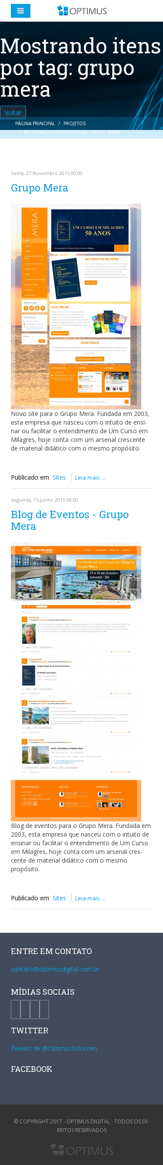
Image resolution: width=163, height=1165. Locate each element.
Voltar (13, 112)
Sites (59, 477)
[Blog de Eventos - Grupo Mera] (76, 681)
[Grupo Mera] (76, 306)
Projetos (74, 123)
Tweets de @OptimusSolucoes (54, 1048)
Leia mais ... (90, 477)
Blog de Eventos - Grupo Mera (70, 519)
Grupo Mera (39, 188)
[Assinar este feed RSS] (145, 156)
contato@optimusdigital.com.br (55, 969)
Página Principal (35, 123)
